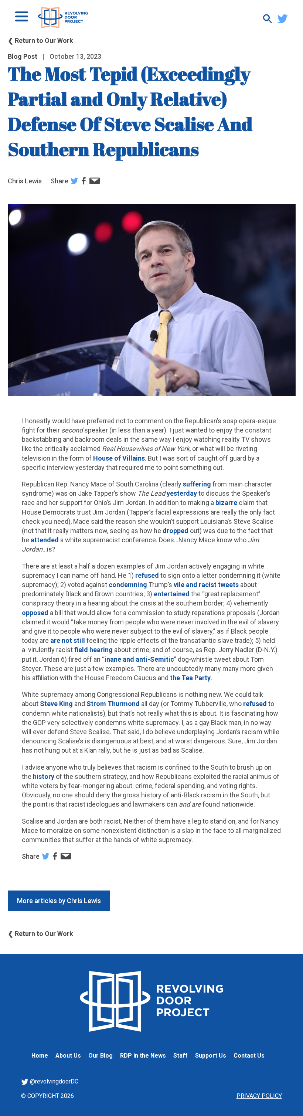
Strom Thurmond (112, 704)
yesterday (182, 493)
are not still (67, 640)
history (43, 776)
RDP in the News (143, 1055)
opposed (35, 613)
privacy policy (259, 1095)
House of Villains (118, 458)
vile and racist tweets (207, 584)
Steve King (56, 704)
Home (39, 1055)
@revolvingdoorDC (53, 1081)
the (175, 678)
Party (202, 678)
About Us (68, 1055)
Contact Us (249, 1055)
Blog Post (22, 56)
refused (147, 575)
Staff (180, 1055)
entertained (172, 594)
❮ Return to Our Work (40, 40)
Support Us (210, 1055)
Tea (187, 678)
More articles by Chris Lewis (59, 901)
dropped (176, 531)
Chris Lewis (25, 181)
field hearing (93, 650)
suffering (197, 484)
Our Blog (100, 1055)
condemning (128, 584)
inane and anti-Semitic (139, 659)
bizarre (226, 502)
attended (44, 540)
